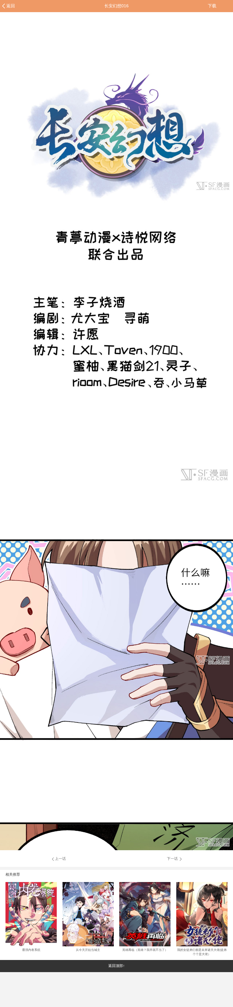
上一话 (60, 859)
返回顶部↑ (116, 966)
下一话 (173, 859)
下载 (212, 5)
